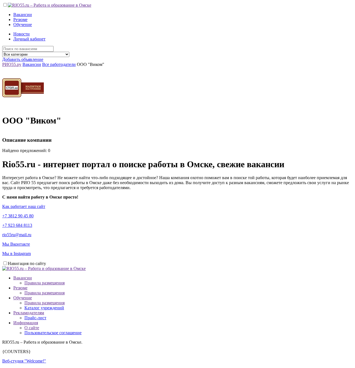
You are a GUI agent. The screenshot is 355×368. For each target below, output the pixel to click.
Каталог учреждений (44, 307)
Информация (25, 322)
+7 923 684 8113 (17, 225)
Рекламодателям (28, 312)
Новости (21, 34)
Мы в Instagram (16, 253)
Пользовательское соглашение (53, 332)
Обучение (22, 24)
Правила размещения (44, 282)
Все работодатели (59, 64)
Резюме (20, 19)
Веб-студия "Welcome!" (24, 361)
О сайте (31, 327)
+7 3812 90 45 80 (18, 215)
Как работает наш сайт (23, 206)
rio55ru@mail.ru (16, 234)
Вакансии (22, 14)
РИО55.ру (11, 64)
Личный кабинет (29, 39)
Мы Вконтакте (16, 244)
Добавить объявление (22, 59)
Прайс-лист (35, 317)
